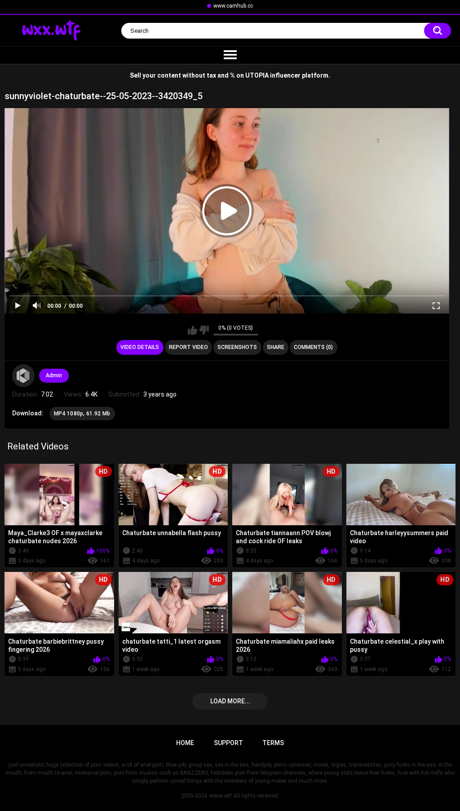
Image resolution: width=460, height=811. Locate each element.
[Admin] (23, 375)
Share (275, 347)
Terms (273, 742)
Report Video (188, 347)
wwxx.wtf (220, 796)
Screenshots (237, 347)
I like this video (192, 330)
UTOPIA (257, 75)
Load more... (230, 701)
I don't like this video (204, 330)
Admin (54, 375)
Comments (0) (313, 347)
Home (185, 742)
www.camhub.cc (233, 6)
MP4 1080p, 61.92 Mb (82, 413)
